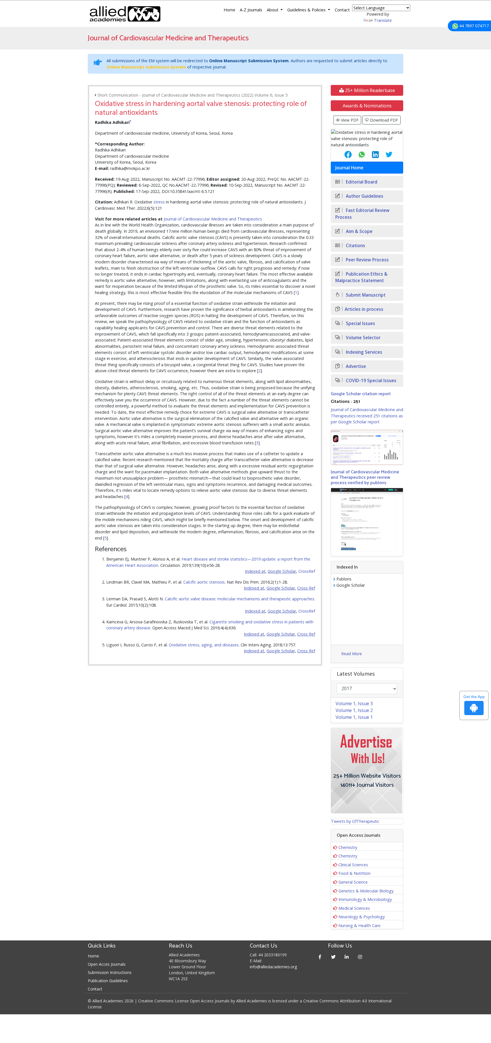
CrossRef (306, 571)
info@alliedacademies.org (273, 966)
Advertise (355, 366)
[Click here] (367, 447)
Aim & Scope (359, 231)
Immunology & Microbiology (365, 899)
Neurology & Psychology (361, 916)
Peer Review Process (367, 260)
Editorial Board (361, 182)
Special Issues (360, 323)
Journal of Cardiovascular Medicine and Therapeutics (213, 219)
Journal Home (349, 168)
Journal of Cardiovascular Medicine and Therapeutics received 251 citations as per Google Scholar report (367, 415)
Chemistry (347, 847)
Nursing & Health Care (359, 925)
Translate (383, 20)
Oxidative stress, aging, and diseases (204, 645)
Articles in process (364, 309)
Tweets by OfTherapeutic (355, 821)
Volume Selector (362, 338)
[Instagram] (360, 957)
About (273, 10)
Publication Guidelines (108, 980)
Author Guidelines (364, 196)
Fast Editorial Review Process (362, 213)
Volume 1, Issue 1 (354, 717)
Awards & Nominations (367, 106)
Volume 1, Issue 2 (354, 710)
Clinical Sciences (353, 864)
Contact (342, 10)
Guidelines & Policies (307, 10)
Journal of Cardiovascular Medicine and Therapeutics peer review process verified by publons (365, 477)
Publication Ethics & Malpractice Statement (361, 277)
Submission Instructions (110, 972)
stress (159, 202)
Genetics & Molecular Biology (366, 891)
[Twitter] (333, 957)
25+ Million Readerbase (369, 90)
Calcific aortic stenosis (204, 582)
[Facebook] (320, 957)
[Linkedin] (347, 957)
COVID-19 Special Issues (370, 381)
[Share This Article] (343, 154)
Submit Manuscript (365, 295)
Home (229, 10)
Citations (355, 246)
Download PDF (383, 120)
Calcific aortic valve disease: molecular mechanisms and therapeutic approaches (239, 598)
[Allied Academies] (125, 14)
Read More (351, 653)
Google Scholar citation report (361, 394)
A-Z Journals (251, 10)
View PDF (349, 120)
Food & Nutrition (354, 873)
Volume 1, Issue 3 (354, 703)
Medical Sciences (354, 908)
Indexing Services (363, 352)
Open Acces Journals (107, 964)
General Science (353, 882)
